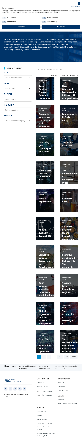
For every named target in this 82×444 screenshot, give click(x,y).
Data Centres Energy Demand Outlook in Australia (44, 94)
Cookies (39, 415)
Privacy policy (75, 6)
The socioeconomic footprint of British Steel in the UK (70, 345)
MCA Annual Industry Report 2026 (45, 231)
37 (60, 356)
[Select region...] (18, 99)
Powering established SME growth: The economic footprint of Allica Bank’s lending (68, 267)
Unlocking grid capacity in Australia (45, 147)
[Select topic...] (18, 88)
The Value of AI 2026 (67, 144)
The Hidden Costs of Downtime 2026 (45, 175)
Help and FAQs (63, 390)
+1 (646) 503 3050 (47, 395)
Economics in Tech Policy (68, 117)
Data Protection (42, 419)
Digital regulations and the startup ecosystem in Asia (45, 319)
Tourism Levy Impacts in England (68, 288)
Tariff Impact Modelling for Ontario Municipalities (46, 289)
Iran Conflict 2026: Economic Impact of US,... (66, 367)
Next (74, 356)
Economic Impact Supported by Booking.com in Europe (46, 262)
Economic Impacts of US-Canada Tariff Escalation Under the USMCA (45, 123)
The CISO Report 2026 (45, 200)
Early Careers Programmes (67, 403)
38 (67, 356)
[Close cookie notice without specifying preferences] (79, 3)
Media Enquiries (42, 386)
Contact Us (40, 383)
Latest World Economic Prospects (28, 367)
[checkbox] (4, 18)
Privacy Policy (41, 411)
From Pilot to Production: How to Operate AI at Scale (45, 347)
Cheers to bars (67, 200)
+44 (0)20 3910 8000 (46, 392)
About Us (61, 383)
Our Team (61, 386)
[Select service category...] (18, 120)
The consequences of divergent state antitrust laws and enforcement (70, 181)
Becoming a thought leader (44, 367)
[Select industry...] (18, 110)
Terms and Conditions (44, 423)
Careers (61, 400)
